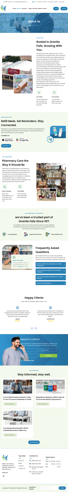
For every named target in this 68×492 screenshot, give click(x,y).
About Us (19, 8)
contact (20, 266)
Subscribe (62, 488)
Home (14, 8)
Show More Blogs (34, 442)
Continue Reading (9, 404)
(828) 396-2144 (8, 1)
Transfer (64, 8)
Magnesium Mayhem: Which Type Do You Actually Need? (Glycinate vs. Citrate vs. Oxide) (50, 399)
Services (24, 8)
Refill (56, 8)
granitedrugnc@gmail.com (21, 1)
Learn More (5, 145)
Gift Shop (34, 8)
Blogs (30, 8)
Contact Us (21, 468)
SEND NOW (48, 355)
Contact (44, 8)
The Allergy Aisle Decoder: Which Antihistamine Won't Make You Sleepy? (15, 430)
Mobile (40, 8)
